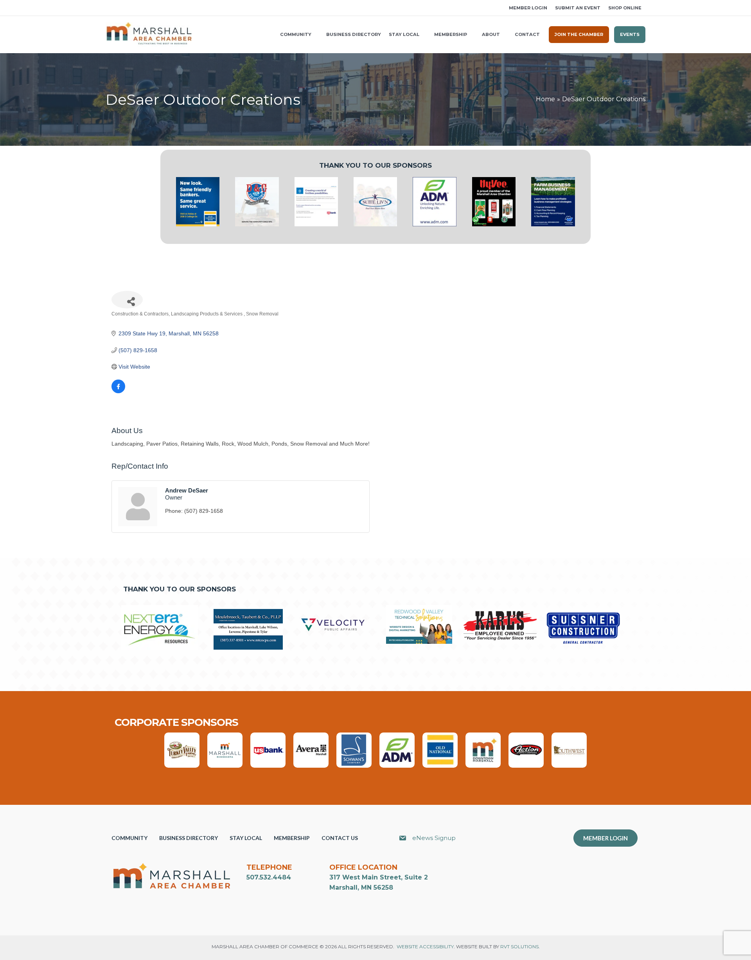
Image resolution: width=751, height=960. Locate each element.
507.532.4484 (268, 877)
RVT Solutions (519, 946)
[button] (108, 8)
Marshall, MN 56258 (361, 887)
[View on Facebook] (118, 391)
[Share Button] (127, 299)
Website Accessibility (425, 946)
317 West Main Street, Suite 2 (378, 877)
